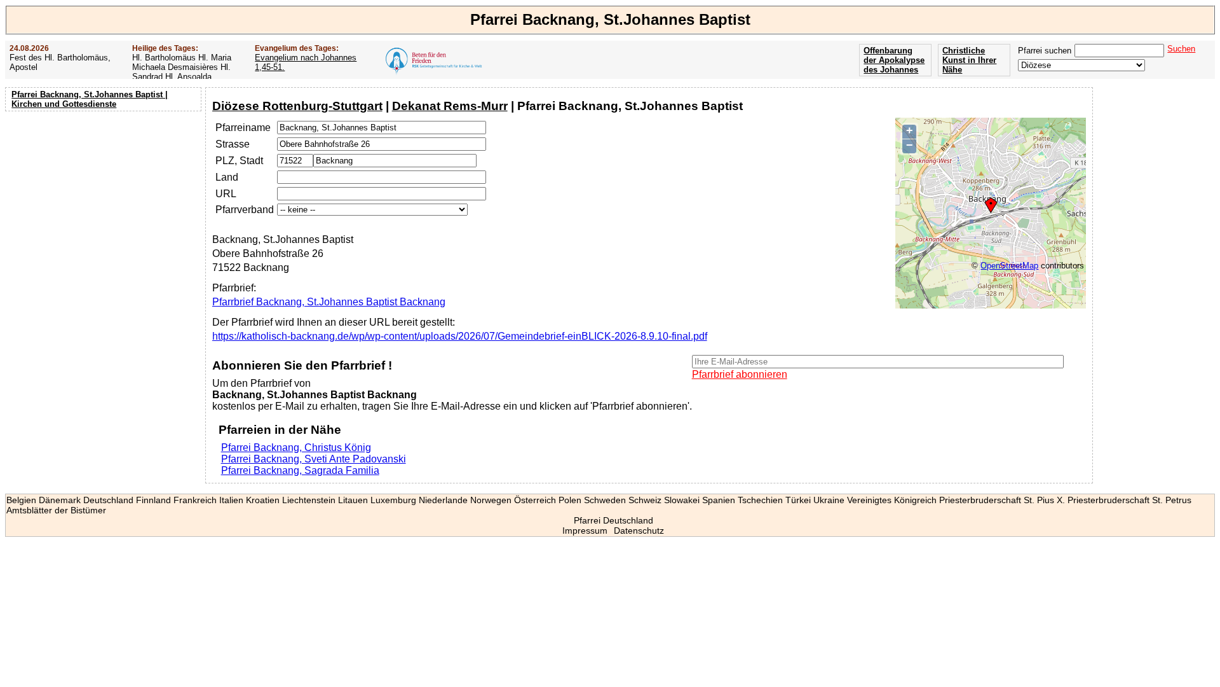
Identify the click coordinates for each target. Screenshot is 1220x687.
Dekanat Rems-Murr (450, 106)
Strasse (232, 144)
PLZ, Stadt (239, 160)
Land (226, 177)
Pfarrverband (244, 209)
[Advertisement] (104, 197)
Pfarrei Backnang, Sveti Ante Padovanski (313, 459)
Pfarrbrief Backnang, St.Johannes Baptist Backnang (328, 301)
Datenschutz (639, 530)
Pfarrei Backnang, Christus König (296, 447)
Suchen (1181, 48)
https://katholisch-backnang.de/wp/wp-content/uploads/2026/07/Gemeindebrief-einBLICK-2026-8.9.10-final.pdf (459, 336)
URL (225, 193)
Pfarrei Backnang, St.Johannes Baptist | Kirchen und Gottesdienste (89, 99)
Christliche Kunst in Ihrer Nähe (969, 60)
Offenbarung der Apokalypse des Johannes (894, 60)
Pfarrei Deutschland (613, 520)
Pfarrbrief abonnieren (739, 374)
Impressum (584, 530)
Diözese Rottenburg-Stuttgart (297, 106)
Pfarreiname (243, 127)
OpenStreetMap (1009, 265)
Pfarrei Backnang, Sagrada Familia (300, 470)
